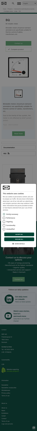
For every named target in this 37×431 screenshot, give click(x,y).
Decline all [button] (19, 239)
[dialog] (18, 215)
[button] (18, 244)
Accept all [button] (19, 234)
